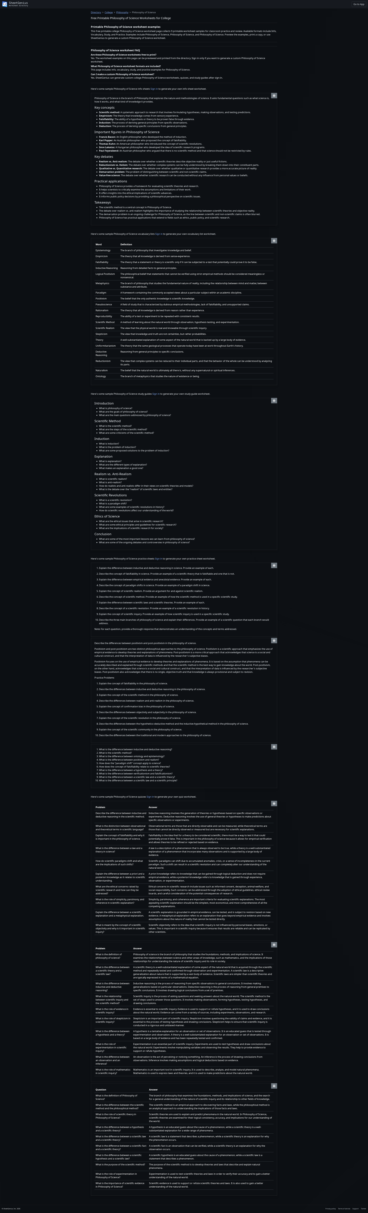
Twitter (363, 1209)
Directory (96, 12)
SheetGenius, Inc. (9, 1209)
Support (355, 1209)
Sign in (154, 88)
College (109, 12)
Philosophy (122, 12)
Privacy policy (330, 1209)
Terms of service (344, 1209)
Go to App (358, 4)
